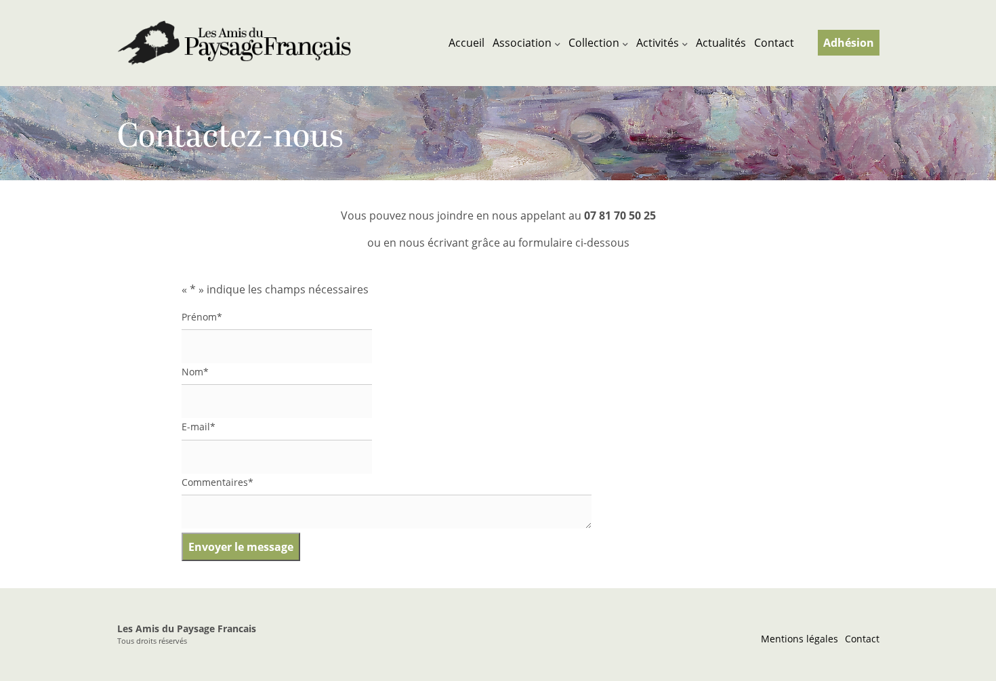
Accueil (466, 42)
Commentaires (217, 482)
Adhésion (848, 42)
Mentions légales (799, 638)
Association (522, 42)
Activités (657, 42)
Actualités (721, 42)
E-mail (198, 426)
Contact (774, 42)
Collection (593, 42)
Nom (195, 371)
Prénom (202, 316)
